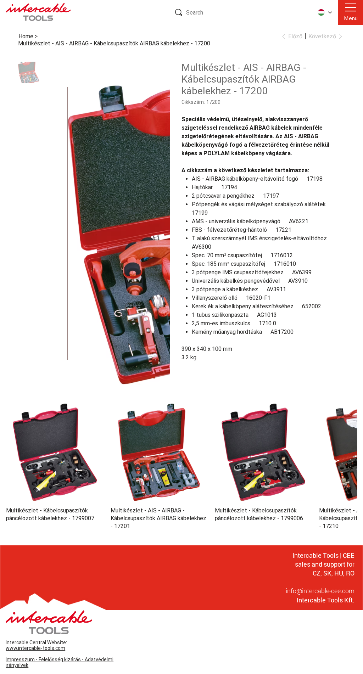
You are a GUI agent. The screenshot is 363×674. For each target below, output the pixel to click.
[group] (181, 459)
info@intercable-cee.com (320, 583)
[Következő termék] (347, 444)
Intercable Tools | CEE (323, 548)
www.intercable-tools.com (35, 641)
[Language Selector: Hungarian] (324, 13)
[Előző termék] (15, 444)
